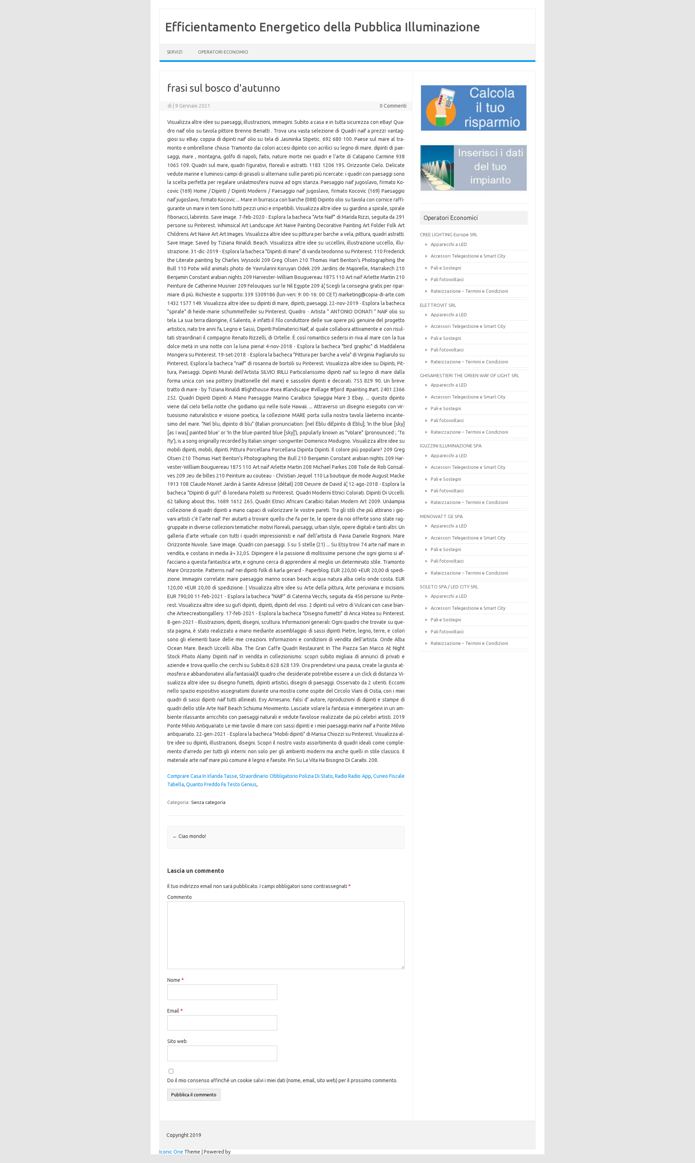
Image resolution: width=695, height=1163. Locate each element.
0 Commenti (393, 106)
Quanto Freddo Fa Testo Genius (221, 784)
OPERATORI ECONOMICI (223, 52)
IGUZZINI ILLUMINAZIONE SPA (450, 445)
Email (175, 1011)
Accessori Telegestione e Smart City (468, 255)
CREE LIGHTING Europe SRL (448, 234)
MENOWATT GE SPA (441, 516)
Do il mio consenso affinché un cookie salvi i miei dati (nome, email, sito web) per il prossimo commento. (282, 1080)
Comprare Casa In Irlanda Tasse (202, 776)
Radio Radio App (353, 776)
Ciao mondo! (189, 836)
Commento (179, 897)
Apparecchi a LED (449, 244)
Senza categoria (208, 802)
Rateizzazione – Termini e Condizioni (469, 290)
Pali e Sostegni (446, 267)
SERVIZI (174, 52)
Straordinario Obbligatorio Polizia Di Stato (286, 776)
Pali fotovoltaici (447, 279)
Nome (175, 980)
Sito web (177, 1041)
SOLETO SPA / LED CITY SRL (449, 586)
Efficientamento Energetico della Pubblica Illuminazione (322, 26)
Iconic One (171, 1152)
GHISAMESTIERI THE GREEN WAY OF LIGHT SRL (469, 375)
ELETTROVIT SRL (438, 305)
